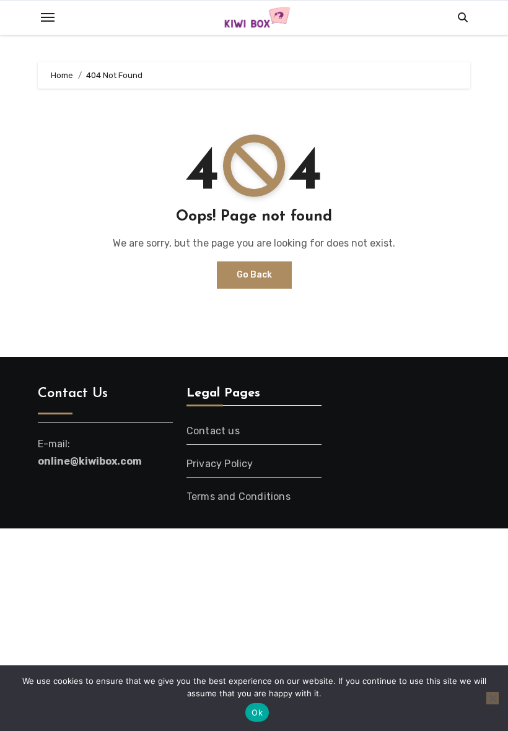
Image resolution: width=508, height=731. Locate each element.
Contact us (213, 431)
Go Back (254, 274)
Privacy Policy (219, 464)
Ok (257, 712)
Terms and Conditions (238, 496)
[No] (492, 698)
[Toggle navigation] (48, 17)
